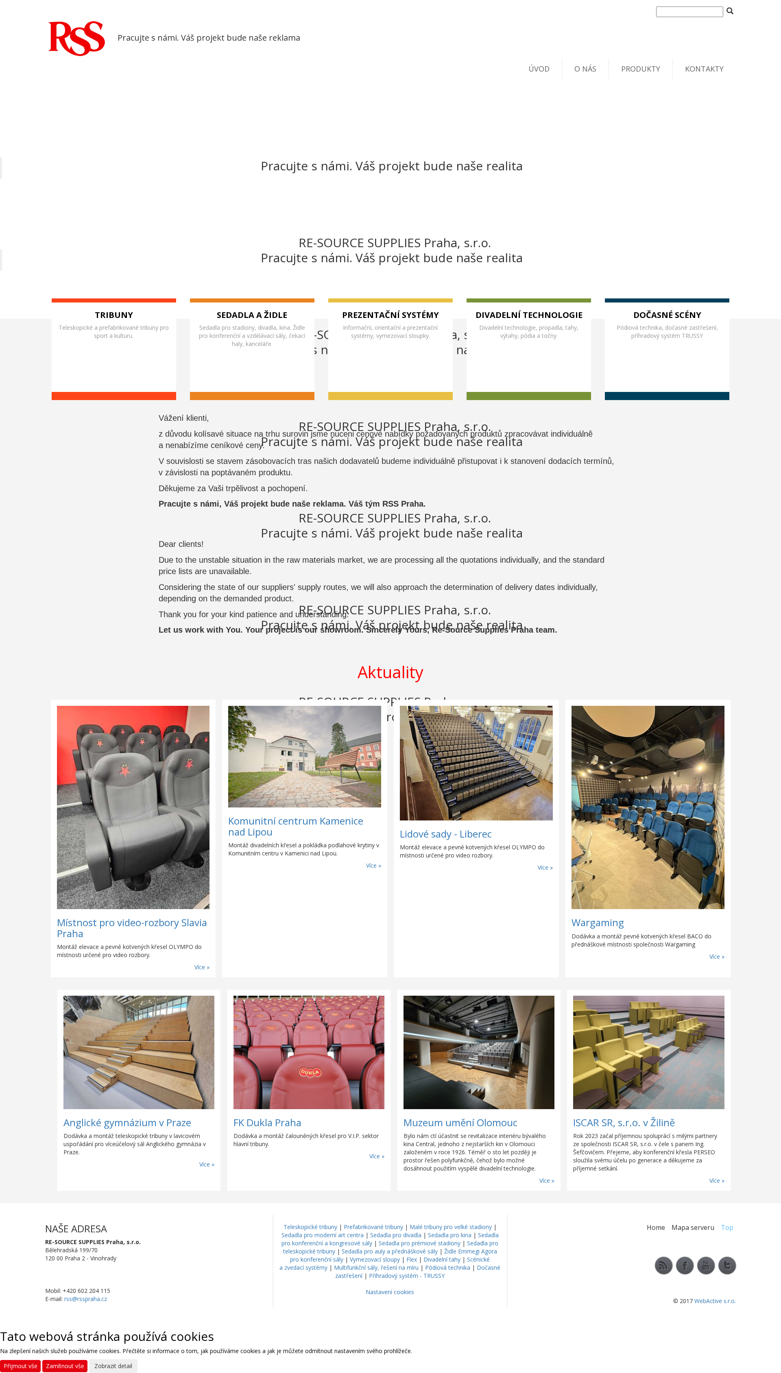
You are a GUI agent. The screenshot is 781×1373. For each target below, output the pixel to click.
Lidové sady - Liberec (446, 833)
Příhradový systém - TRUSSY (407, 1275)
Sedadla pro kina (449, 1235)
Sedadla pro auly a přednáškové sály (390, 1251)
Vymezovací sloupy (375, 1259)
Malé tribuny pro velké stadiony (451, 1227)
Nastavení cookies (390, 1292)
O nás (585, 69)
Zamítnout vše (65, 1366)
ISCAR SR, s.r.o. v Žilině (624, 1122)
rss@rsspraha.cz (85, 1299)
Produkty (640, 69)
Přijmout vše (20, 1366)
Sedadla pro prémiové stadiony (419, 1243)
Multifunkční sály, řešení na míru (376, 1267)
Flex (411, 1259)
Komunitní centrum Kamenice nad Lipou (295, 826)
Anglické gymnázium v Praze (127, 1122)
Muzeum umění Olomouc (460, 1122)
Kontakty (704, 69)
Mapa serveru (693, 1227)
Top (727, 1227)
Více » (201, 967)
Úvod (539, 69)
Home (656, 1227)
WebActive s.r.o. (715, 1301)
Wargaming (598, 922)
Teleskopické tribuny (310, 1227)
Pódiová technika (447, 1267)
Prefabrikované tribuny (373, 1227)
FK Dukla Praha (267, 1122)
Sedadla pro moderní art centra (322, 1235)
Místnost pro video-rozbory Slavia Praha (132, 928)
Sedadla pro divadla (395, 1235)
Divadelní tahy (441, 1259)
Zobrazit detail (113, 1366)
